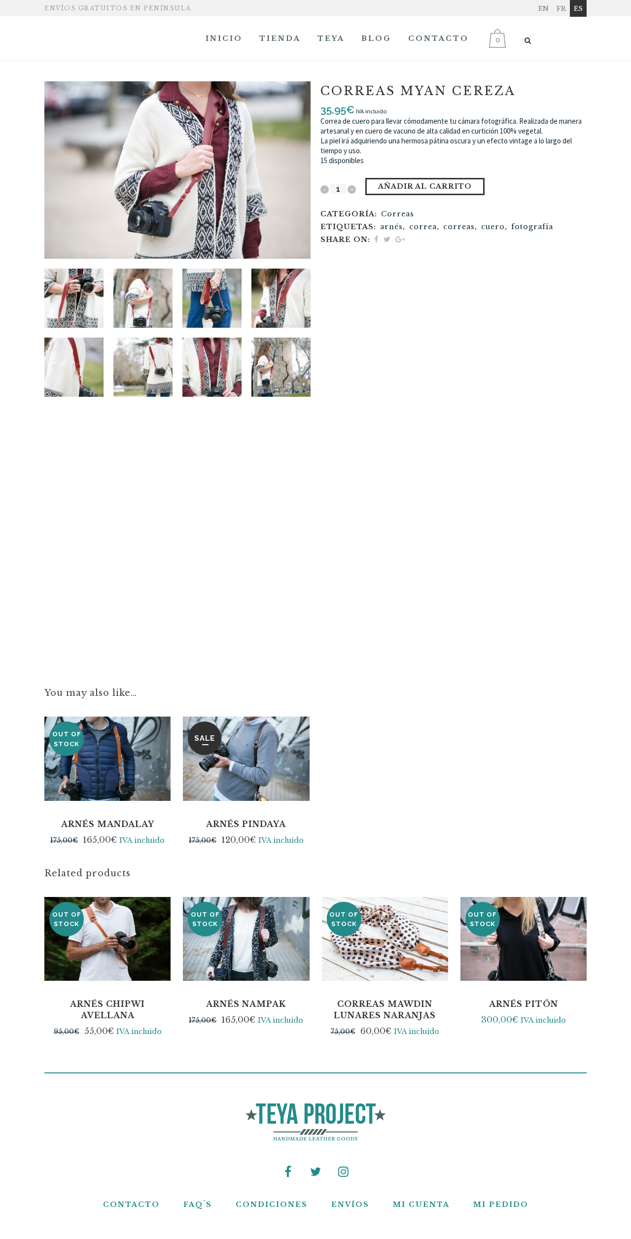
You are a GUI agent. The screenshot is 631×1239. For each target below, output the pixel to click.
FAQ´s (197, 1204)
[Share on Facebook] (376, 239)
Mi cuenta (421, 1204)
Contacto (131, 1204)
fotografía (532, 226)
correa (423, 226)
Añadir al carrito (425, 186)
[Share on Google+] (400, 239)
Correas (397, 213)
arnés (391, 226)
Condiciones (272, 1204)
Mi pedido (500, 1204)
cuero (493, 226)
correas (459, 226)
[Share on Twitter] (387, 239)
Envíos (350, 1204)
